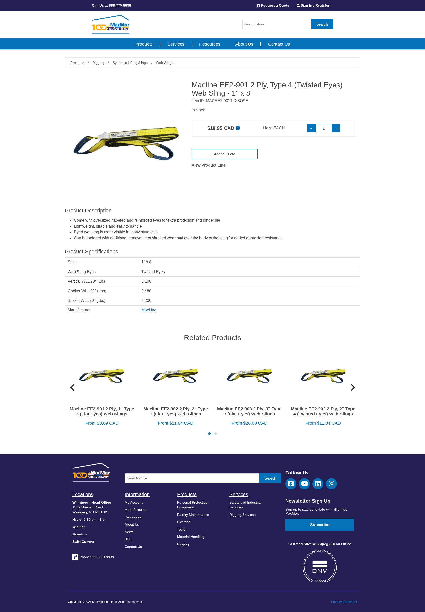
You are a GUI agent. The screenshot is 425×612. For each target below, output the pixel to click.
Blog (128, 539)
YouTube (304, 483)
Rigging (183, 544)
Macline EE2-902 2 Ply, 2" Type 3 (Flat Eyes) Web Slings (175, 411)
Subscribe (319, 525)
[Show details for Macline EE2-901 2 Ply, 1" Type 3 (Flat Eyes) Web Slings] (102, 375)
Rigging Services (242, 515)
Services (175, 44)
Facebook (290, 483)
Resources (209, 44)
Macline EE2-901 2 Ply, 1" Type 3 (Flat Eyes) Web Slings (102, 411)
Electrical (184, 522)
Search (322, 24)
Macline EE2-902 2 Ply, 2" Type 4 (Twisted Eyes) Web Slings (323, 411)
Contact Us (279, 44)
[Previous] (72, 387)
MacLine (148, 310)
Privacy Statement (344, 602)
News (129, 532)
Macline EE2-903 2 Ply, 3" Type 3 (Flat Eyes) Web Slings (249, 411)
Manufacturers (136, 510)
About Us (244, 44)
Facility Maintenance (193, 515)
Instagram (331, 483)
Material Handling (190, 537)
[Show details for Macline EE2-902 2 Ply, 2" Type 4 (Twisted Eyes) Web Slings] (323, 375)
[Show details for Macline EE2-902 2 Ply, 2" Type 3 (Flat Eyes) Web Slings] (175, 375)
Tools (181, 529)
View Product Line (209, 165)
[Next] (352, 387)
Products (144, 44)
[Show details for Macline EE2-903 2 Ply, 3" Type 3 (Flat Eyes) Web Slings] (249, 375)
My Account (134, 502)
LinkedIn (317, 483)
